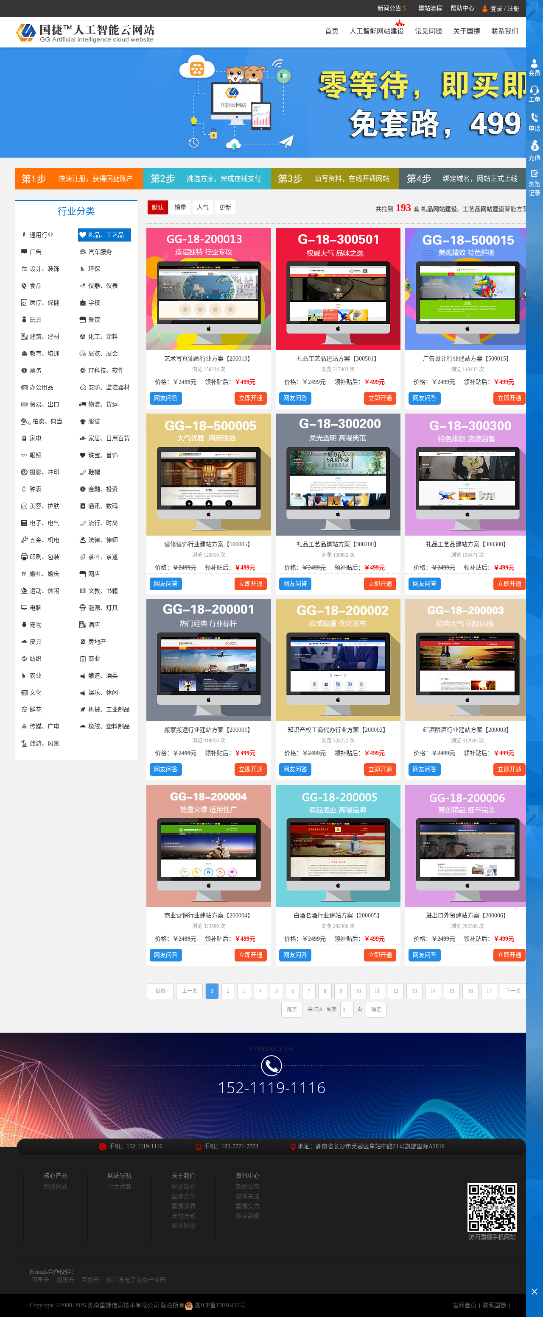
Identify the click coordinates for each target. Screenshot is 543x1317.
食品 (36, 286)
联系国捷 (184, 1226)
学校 (94, 303)
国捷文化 (184, 1196)
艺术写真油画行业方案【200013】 (208, 359)
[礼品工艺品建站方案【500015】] (467, 290)
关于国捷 (466, 31)
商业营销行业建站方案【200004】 (208, 915)
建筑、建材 (44, 336)
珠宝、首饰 (103, 455)
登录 (496, 9)
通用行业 (41, 235)
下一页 (513, 991)
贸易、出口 (44, 404)
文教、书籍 (103, 591)
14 (433, 991)
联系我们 (504, 31)
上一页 (189, 991)
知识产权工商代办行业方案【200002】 (338, 730)
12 (395, 991)
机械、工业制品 (109, 709)
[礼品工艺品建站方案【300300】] (467, 476)
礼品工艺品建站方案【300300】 (467, 544)
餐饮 (94, 320)
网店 (94, 574)
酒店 (94, 625)
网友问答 (166, 398)
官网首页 (464, 1305)
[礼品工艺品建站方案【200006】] (467, 847)
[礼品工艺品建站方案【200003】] (467, 661)
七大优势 (120, 1187)
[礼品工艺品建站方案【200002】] (338, 661)
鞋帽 (94, 472)
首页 (332, 31)
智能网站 (55, 1187)
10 (358, 991)
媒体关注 (248, 1196)
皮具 (36, 642)
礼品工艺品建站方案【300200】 (338, 544)
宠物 (36, 625)
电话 (534, 128)
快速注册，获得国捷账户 (96, 178)
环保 (94, 269)
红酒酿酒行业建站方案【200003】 (467, 730)
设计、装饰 (44, 269)
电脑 (36, 608)
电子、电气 (44, 523)
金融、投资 (103, 489)
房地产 (97, 642)
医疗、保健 (44, 303)
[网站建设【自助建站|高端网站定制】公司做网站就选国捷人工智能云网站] (90, 32)
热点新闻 (248, 1216)
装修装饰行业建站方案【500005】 (208, 544)
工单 (534, 99)
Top (534, 1276)
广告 (36, 252)
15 (451, 991)
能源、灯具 (103, 608)
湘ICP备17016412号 (219, 1305)
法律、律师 (103, 540)
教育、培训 (44, 353)
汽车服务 (100, 252)
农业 (36, 675)
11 (377, 991)
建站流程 (430, 8)
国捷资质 (184, 1206)
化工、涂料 (103, 336)
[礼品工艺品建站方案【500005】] (208, 476)
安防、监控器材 (109, 387)
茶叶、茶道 (103, 557)
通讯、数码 (103, 506)
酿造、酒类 (103, 675)
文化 (36, 692)
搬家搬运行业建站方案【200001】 (208, 730)
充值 (534, 158)
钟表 (36, 489)
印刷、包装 (44, 557)
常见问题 (428, 31)
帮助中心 (462, 8)
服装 (94, 421)
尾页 (292, 1010)
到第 (332, 1009)
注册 (513, 9)
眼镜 (36, 455)
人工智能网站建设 (377, 31)
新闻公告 (392, 8)
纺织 (36, 659)
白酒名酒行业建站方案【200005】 (338, 915)
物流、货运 (103, 404)
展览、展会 (103, 353)
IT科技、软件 (106, 370)
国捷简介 (184, 1187)
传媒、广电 (44, 726)
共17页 (315, 1009)
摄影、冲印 (44, 472)
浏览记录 (534, 188)
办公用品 (41, 387)
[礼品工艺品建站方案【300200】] (338, 476)
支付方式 (184, 1216)
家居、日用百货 (109, 438)
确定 (376, 1010)
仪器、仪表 (103, 286)
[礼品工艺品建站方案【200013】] (208, 290)
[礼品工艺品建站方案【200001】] (208, 661)
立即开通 (251, 398)
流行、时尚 (103, 523)
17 (489, 991)
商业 (94, 659)
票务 (36, 370)
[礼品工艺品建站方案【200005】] (338, 847)
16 (470, 991)
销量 (180, 207)
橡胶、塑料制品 (109, 726)
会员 (534, 73)
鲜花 (36, 709)
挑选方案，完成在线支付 (224, 178)
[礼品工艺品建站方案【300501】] (338, 290)
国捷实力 (248, 1206)
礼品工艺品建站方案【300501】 (338, 359)
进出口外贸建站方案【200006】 (467, 915)
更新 (225, 207)
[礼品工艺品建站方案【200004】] (208, 847)
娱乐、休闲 (103, 692)
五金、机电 (44, 540)
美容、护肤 (44, 506)
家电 (36, 438)
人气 (203, 207)
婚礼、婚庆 (44, 574)
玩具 (36, 320)
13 (414, 991)
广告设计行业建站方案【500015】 (467, 359)
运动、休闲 (44, 591)
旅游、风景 (44, 743)
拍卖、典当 (47, 421)
